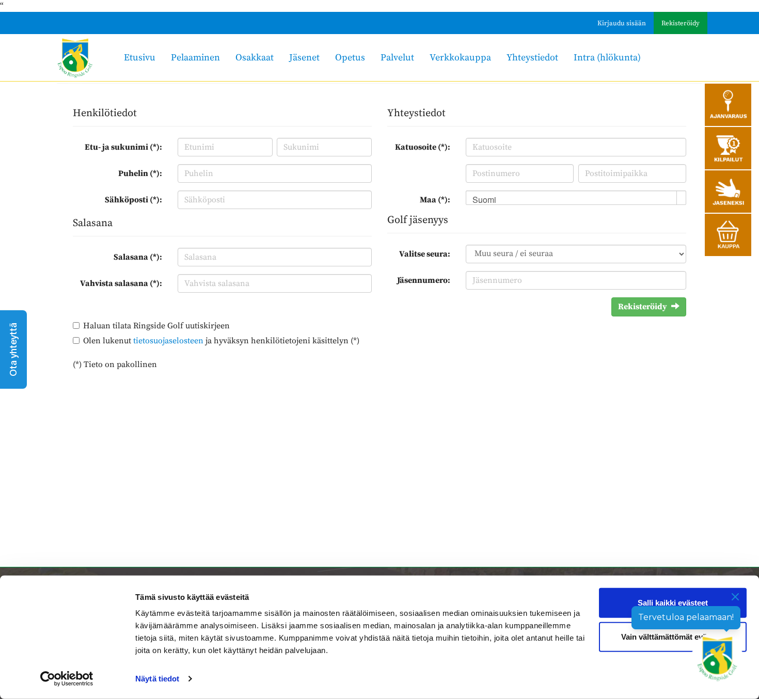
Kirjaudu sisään (621, 23)
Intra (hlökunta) (607, 57)
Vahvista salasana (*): (121, 283)
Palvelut (397, 57)
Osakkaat (254, 57)
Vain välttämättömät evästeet (672, 636)
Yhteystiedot (532, 57)
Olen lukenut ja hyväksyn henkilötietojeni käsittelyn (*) (221, 341)
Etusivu (139, 57)
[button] (13, 349)
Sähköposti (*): (133, 200)
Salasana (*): (138, 257)
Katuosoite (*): (422, 147)
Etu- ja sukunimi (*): (123, 147)
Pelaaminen (195, 57)
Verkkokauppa (460, 57)
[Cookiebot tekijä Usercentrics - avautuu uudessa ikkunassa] (67, 679)
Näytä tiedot (157, 678)
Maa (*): (435, 200)
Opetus (350, 57)
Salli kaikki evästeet (673, 602)
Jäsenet (304, 57)
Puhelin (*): (140, 173)
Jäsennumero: (423, 280)
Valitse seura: (424, 254)
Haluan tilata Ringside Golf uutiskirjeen (156, 326)
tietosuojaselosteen (168, 341)
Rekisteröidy (680, 23)
